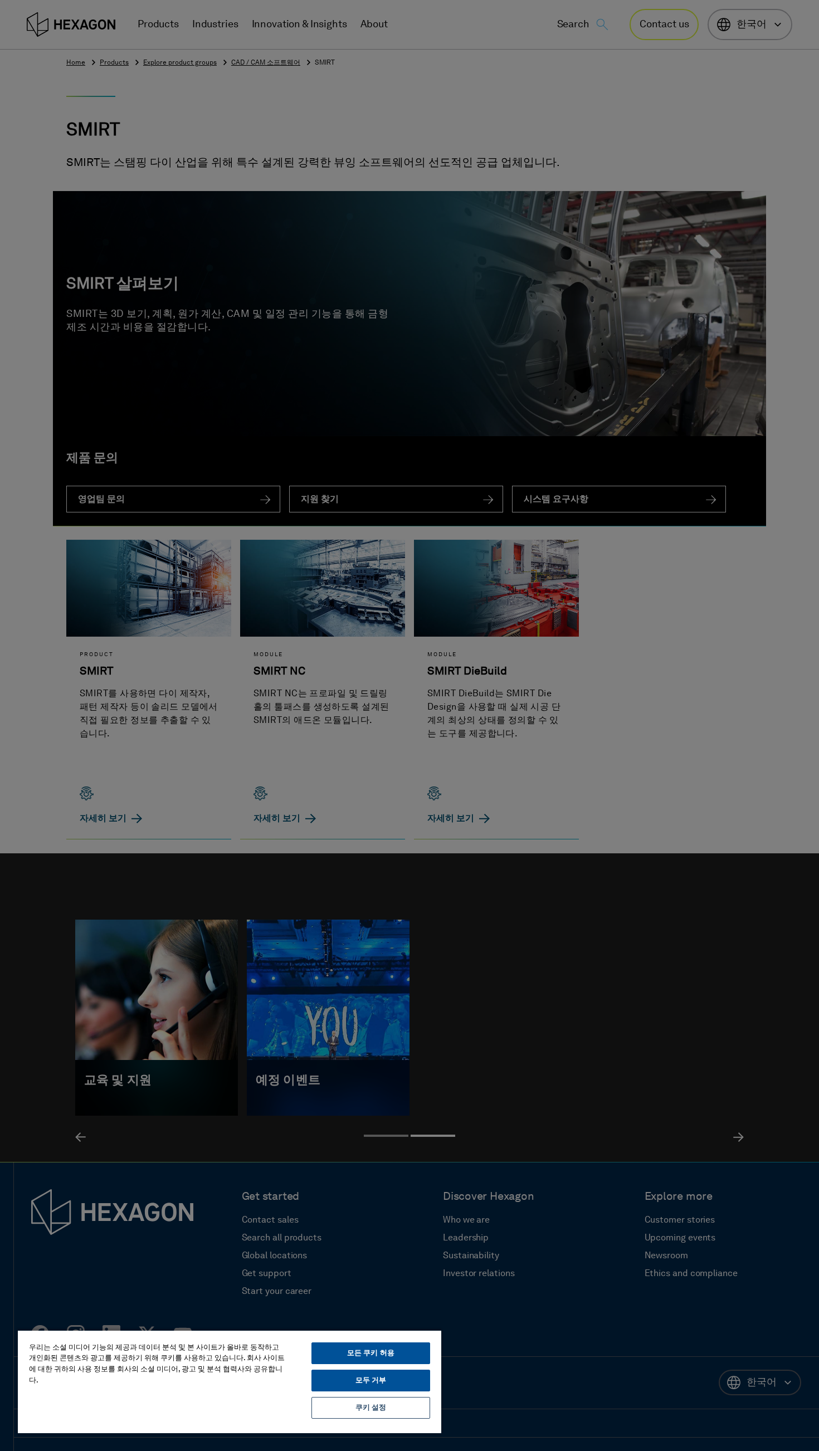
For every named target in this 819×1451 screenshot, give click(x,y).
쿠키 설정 (371, 1407)
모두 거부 (371, 1380)
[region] (229, 1381)
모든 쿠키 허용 (370, 1353)
